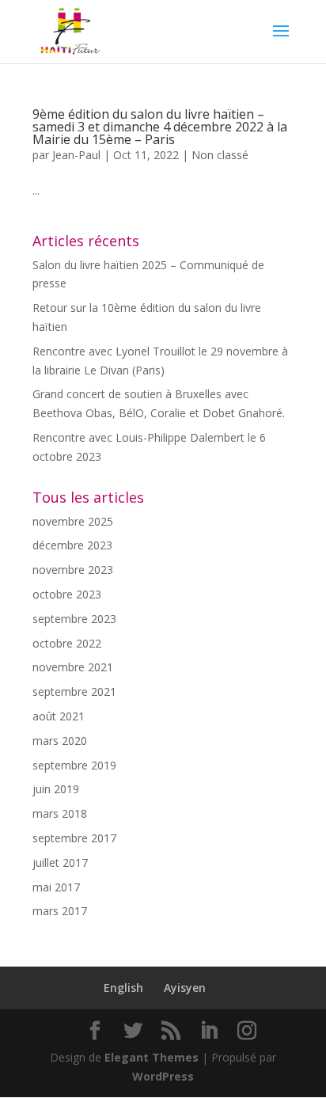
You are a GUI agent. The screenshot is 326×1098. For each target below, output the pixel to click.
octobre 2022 (66, 643)
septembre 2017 (74, 837)
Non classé (219, 154)
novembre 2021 (72, 666)
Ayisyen (185, 987)
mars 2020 (59, 740)
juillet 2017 (60, 862)
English (123, 987)
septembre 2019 (74, 765)
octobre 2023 (66, 594)
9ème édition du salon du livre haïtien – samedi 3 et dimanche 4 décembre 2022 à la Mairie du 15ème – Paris (159, 126)
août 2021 (58, 716)
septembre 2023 (74, 618)
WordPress (163, 1076)
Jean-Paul (76, 154)
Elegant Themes (151, 1057)
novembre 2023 (72, 569)
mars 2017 (59, 910)
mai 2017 (56, 887)
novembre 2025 (72, 521)
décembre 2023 (72, 545)
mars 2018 (59, 813)
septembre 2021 (74, 691)
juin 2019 (55, 788)
